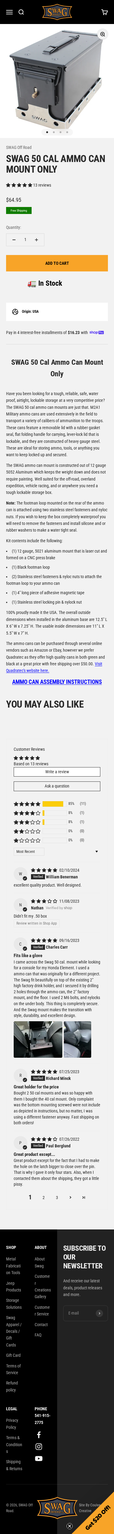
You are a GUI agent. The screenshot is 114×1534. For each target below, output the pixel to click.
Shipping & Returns (14, 1465)
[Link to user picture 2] (77, 1039)
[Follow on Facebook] (39, 1435)
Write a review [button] (57, 771)
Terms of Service (13, 1369)
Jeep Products (13, 1286)
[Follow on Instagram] (39, 1447)
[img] (44, 870)
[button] (19, 185)
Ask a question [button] (57, 786)
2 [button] (44, 1197)
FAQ (38, 1334)
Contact (41, 1324)
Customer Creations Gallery (43, 1286)
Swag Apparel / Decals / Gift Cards (14, 1331)
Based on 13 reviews (31, 763)
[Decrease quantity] (14, 240)
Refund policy (12, 1386)
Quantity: (13, 227)
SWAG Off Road (19, 147)
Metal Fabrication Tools (13, 1266)
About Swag (40, 1262)
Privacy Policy (12, 1423)
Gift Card (13, 1355)
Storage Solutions (14, 1303)
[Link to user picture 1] (38, 1039)
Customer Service (42, 1310)
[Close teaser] (70, 1526)
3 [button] (57, 1197)
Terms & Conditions (14, 1444)
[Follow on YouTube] (39, 1458)
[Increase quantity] (36, 240)
